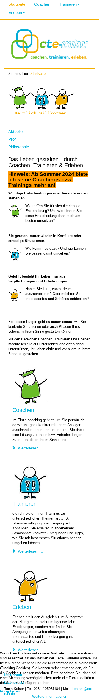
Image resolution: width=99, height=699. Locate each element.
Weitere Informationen (49, 696)
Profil (12, 139)
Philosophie (18, 146)
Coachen (42, 4)
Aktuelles (16, 131)
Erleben (15, 12)
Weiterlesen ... (30, 448)
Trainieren (68, 4)
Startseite (16, 4)
